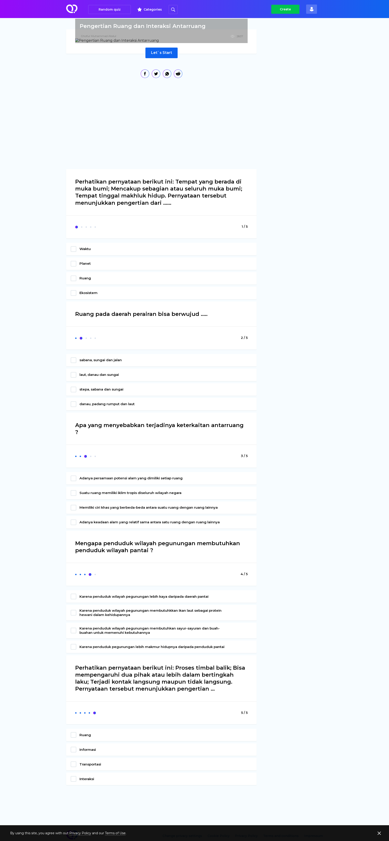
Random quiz (110, 9)
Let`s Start (161, 53)
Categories (153, 9)
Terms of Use (115, 833)
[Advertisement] (297, 99)
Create (285, 9)
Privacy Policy (80, 833)
